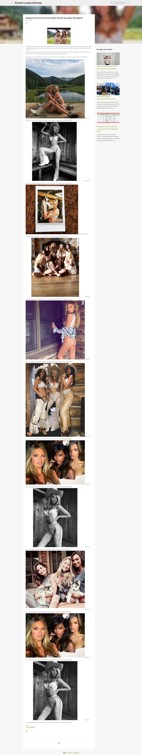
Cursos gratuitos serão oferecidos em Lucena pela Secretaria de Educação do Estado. (107, 129)
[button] (27, 23)
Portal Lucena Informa (28, 2)
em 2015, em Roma (51, 57)
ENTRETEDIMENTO (30, 727)
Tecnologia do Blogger (72, 752)
